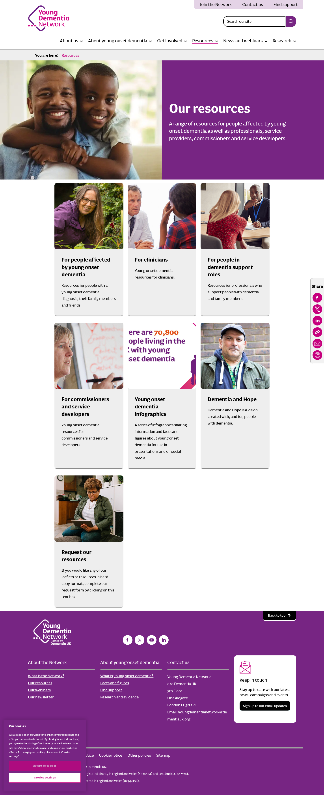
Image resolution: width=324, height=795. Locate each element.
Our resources (40, 683)
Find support (286, 4)
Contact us (252, 4)
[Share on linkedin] (317, 320)
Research (282, 41)
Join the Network (215, 4)
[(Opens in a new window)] (127, 640)
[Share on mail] (317, 343)
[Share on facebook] (317, 298)
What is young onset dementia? (126, 675)
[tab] (46, 55)
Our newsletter (41, 697)
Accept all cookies (45, 765)
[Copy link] (317, 332)
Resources (202, 41)
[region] (45, 755)
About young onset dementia (117, 41)
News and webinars (243, 41)
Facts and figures (114, 683)
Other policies (139, 755)
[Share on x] (317, 309)
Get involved (169, 41)
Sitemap (163, 755)
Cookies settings (45, 777)
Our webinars (39, 690)
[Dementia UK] (48, 18)
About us (69, 41)
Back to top (276, 615)
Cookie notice (110, 755)
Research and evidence (119, 697)
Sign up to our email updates (265, 705)
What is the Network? (46, 675)
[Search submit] (290, 21)
